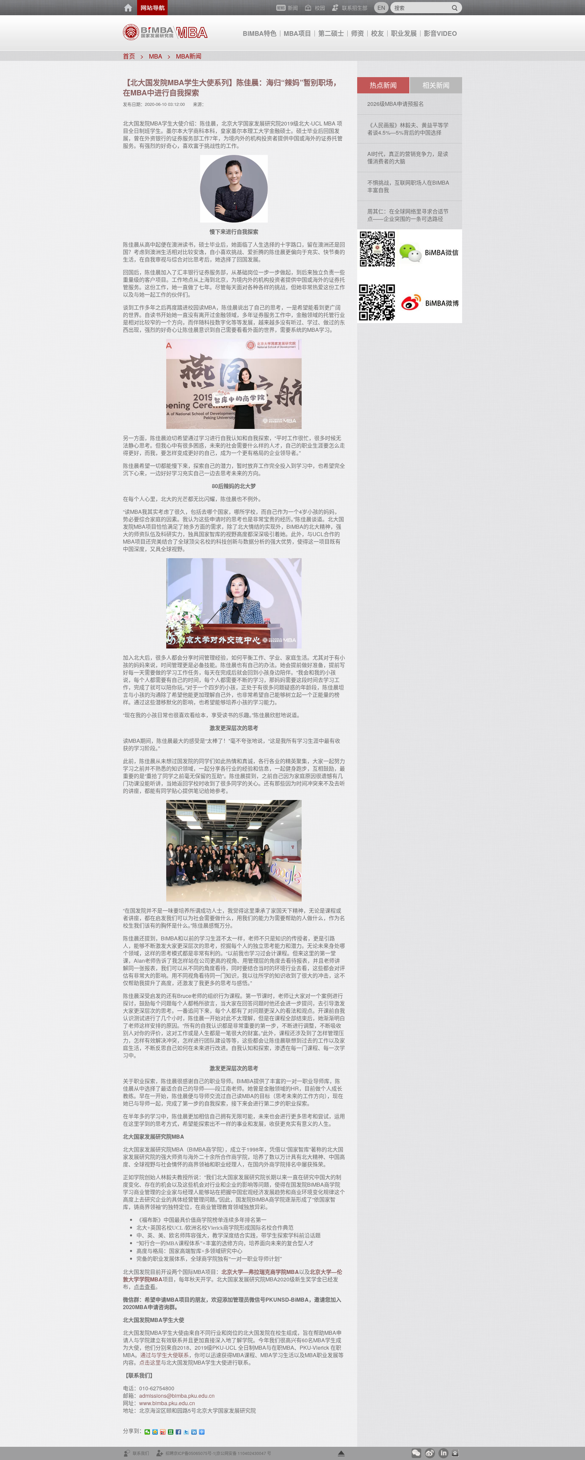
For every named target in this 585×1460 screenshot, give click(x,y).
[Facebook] (178, 1432)
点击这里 (150, 1362)
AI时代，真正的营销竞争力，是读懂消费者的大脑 (407, 157)
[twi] (186, 1432)
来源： (199, 104)
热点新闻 (383, 85)
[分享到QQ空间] (155, 1432)
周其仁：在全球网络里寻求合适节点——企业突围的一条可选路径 (408, 215)
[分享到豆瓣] (171, 1432)
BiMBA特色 (260, 33)
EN (381, 8)
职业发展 (404, 33)
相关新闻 (436, 85)
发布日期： (134, 104)
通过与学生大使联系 (164, 1355)
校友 (377, 33)
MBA (155, 55)
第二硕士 (331, 33)
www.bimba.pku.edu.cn (167, 1403)
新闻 (293, 7)
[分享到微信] (147, 1432)
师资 (357, 33)
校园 (320, 7)
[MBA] (190, 29)
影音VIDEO (440, 33)
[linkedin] (194, 1432)
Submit (454, 7)
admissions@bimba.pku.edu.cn (177, 1395)
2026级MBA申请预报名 (395, 104)
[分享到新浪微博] (163, 1432)
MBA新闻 (188, 55)
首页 (128, 7)
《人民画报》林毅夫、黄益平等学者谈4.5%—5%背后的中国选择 (408, 128)
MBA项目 (297, 33)
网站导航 (152, 7)
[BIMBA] (148, 31)
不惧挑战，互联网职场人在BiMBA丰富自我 (408, 186)
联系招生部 (354, 7)
